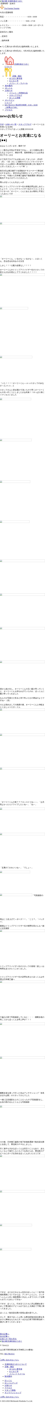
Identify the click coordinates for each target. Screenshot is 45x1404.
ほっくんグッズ (11, 1383)
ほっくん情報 (14, 98)
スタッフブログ (15, 95)
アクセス (8, 110)
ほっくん (8, 88)
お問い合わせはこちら (9, 1360)
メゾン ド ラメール (17, 1374)
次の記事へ (4, 1336)
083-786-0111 (9, 1354)
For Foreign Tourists (11, 8)
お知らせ (8, 90)
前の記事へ (4, 1334)
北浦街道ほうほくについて (16, 1364)
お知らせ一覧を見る (8, 1339)
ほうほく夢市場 (15, 78)
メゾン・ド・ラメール (18, 83)
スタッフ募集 (10, 1390)
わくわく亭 (13, 81)
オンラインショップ (13, 1393)
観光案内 (8, 86)
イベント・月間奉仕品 (18, 93)
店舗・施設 (17, 76)
